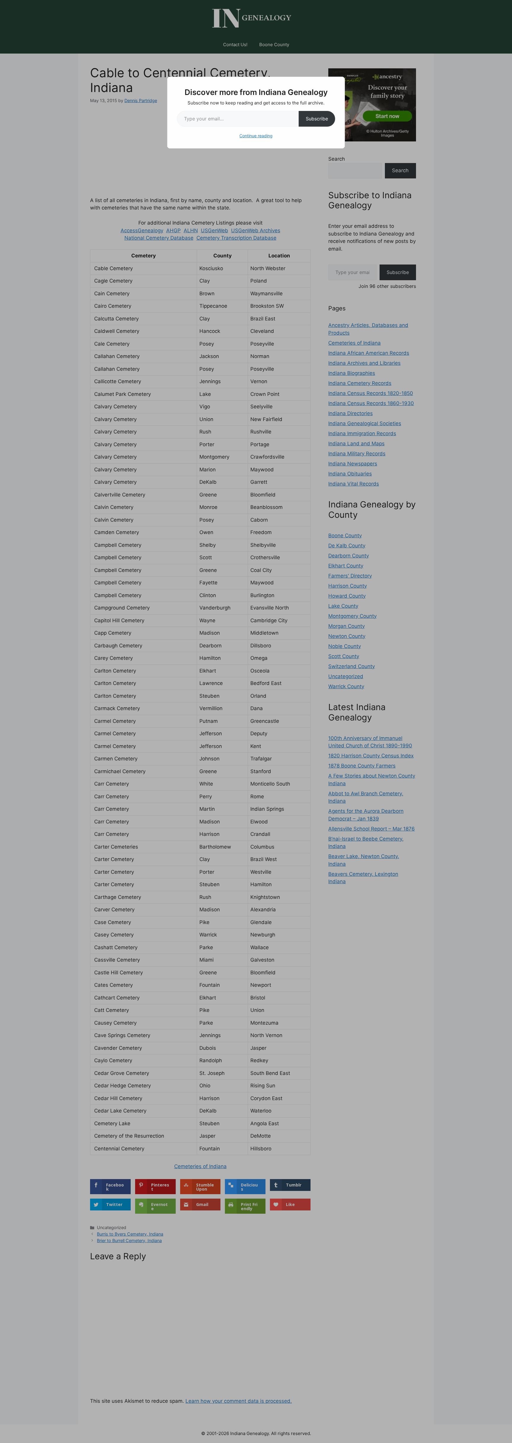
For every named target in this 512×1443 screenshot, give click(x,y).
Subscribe (317, 119)
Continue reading (256, 135)
